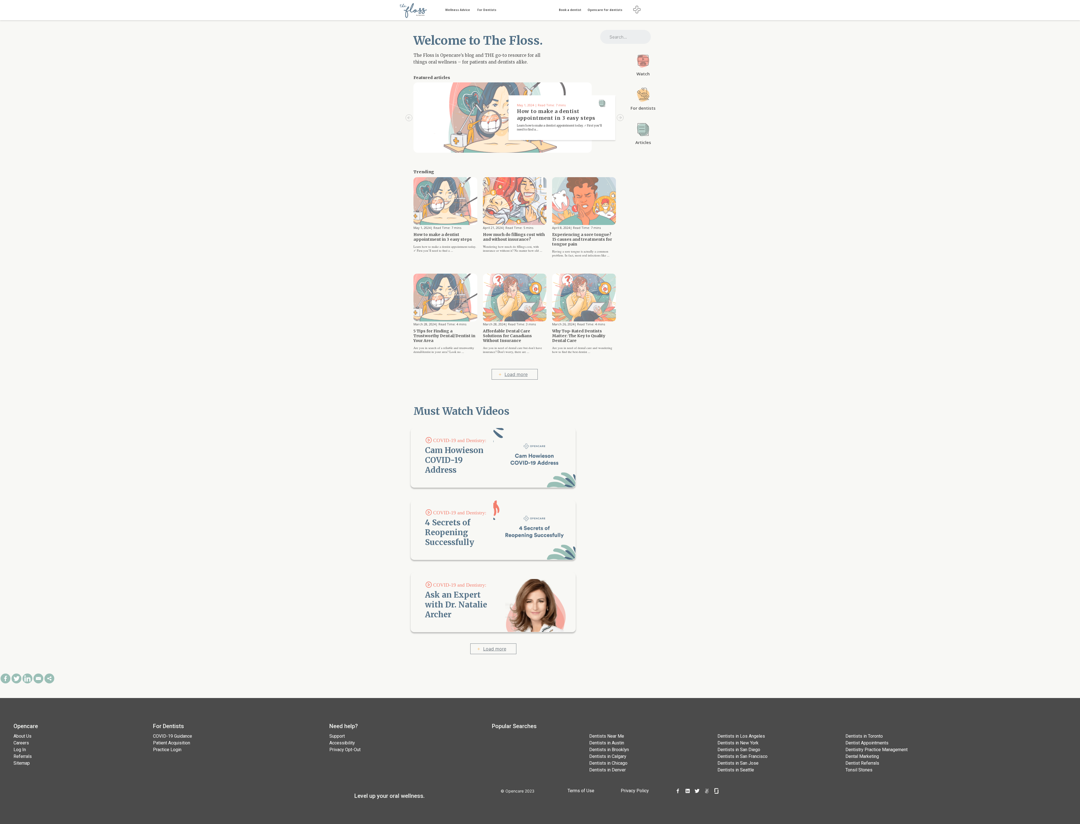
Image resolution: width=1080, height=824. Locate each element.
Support (337, 736)
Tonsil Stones (858, 770)
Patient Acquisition (171, 743)
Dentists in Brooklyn (609, 749)
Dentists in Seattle (735, 770)
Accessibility (342, 743)
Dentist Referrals (862, 763)
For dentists (643, 108)
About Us (23, 736)
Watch (643, 73)
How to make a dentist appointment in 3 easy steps (442, 237)
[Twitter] (16, 678)
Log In (20, 749)
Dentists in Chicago (608, 763)
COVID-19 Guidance (172, 736)
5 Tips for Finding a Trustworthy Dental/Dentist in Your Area (444, 335)
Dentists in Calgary (607, 756)
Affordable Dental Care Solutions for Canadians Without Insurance (507, 335)
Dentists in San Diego (738, 749)
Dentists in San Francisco (742, 756)
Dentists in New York (738, 743)
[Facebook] (5, 678)
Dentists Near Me (606, 736)
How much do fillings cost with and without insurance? (514, 237)
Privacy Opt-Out (345, 749)
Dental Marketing (862, 756)
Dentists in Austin (606, 743)
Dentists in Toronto (864, 736)
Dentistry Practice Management (876, 749)
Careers (21, 743)
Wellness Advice (457, 10)
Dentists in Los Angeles (741, 736)
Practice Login (167, 749)
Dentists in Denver (607, 770)
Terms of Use (581, 790)
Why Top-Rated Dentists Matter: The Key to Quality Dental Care (578, 335)
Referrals (23, 756)
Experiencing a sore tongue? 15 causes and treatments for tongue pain (582, 239)
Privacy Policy (635, 790)
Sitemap (22, 763)
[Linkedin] (27, 678)
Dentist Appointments (866, 743)
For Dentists (486, 10)
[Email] (38, 678)
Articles (643, 142)
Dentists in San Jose (738, 763)
